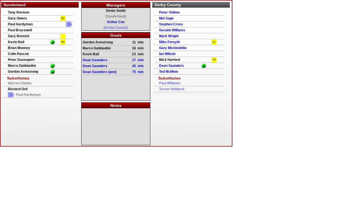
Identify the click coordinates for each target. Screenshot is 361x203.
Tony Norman (18, 12)
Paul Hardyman (20, 24)
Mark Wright (169, 36)
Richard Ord (17, 89)
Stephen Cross (171, 24)
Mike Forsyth (169, 42)
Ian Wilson (167, 54)
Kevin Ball (16, 42)
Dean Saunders (171, 66)
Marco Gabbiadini (22, 66)
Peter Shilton (169, 12)
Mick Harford (169, 60)
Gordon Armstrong (23, 72)
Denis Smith (116, 11)
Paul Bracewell (20, 30)
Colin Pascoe (18, 54)
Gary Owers (17, 18)
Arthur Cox (116, 22)
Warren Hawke (20, 83)
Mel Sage (166, 18)
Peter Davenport (21, 60)
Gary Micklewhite (173, 48)
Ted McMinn (168, 72)
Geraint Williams (172, 30)
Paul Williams (169, 83)
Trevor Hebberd (171, 89)
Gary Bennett (18, 36)
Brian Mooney (19, 48)
